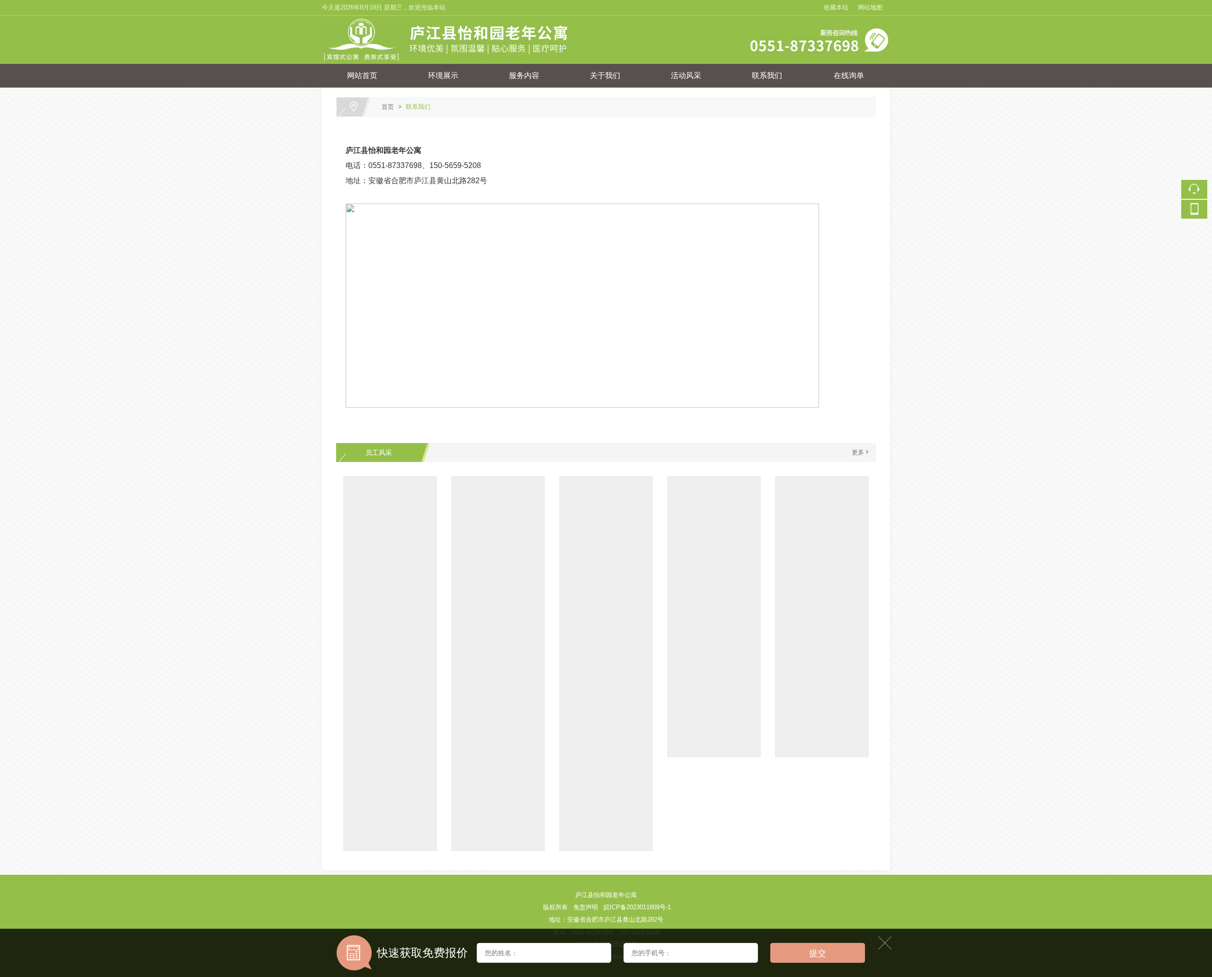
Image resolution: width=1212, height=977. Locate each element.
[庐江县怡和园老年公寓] (606, 21)
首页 (388, 106)
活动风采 (686, 75)
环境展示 (443, 75)
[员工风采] (390, 480)
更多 (858, 452)
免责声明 (585, 907)
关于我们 (605, 75)
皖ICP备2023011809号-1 (637, 907)
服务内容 (524, 75)
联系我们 (767, 75)
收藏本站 (836, 7)
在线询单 (849, 75)
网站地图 (870, 7)
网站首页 (362, 75)
